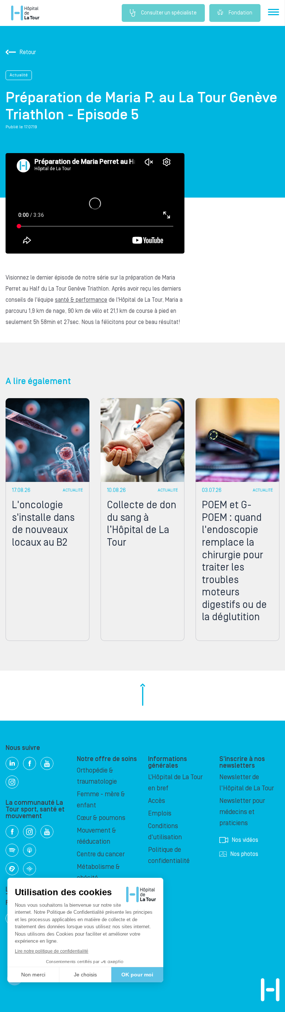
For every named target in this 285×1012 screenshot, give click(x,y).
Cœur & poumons (101, 818)
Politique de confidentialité (169, 855)
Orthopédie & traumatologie (97, 776)
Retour (28, 52)
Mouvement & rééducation (96, 836)
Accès (156, 801)
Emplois (159, 813)
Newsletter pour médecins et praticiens (242, 812)
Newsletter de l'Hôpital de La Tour (246, 782)
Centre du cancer (101, 854)
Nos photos (244, 854)
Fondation (240, 13)
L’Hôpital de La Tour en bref (175, 782)
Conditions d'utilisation (165, 831)
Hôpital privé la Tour (25, 13)
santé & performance (81, 300)
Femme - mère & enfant (101, 799)
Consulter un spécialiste (169, 13)
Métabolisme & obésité (98, 872)
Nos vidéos (245, 840)
